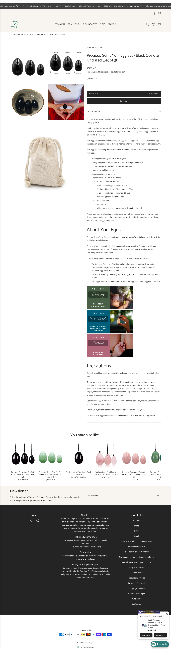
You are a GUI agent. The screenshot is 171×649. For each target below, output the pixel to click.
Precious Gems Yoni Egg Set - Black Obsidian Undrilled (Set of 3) (45, 34)
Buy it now (124, 101)
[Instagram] (159, 13)
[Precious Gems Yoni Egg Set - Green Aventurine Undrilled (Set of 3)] (51, 456)
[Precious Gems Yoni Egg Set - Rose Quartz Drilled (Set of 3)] (106, 456)
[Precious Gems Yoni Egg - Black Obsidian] (78, 456)
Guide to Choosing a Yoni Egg (107, 264)
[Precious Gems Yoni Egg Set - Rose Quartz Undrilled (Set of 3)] (134, 456)
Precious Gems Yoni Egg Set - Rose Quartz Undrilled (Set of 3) (134, 474)
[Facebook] (154, 13)
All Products (21, 34)
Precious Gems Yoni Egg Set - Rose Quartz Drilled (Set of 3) (106, 473)
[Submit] (158, 495)
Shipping (102, 71)
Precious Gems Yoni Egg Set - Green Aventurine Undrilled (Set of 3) (51, 474)
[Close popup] (166, 613)
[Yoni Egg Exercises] (110, 356)
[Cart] (159, 24)
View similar (146, 635)
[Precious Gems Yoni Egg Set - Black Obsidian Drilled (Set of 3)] (23, 456)
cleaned (119, 409)
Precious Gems (94, 47)
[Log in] (153, 24)
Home (14, 34)
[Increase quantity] (100, 84)
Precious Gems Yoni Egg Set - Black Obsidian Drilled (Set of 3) (23, 474)
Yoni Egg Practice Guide (150, 281)
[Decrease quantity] (90, 84)
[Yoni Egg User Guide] (110, 332)
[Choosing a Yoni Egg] (110, 308)
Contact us (82, 555)
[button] (13, 462)
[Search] (147, 24)
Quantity (92, 79)
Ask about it (160, 635)
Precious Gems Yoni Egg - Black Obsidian (78, 473)
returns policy (82, 546)
